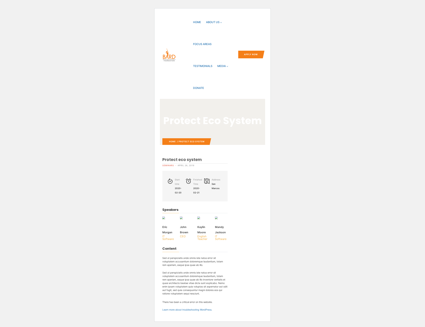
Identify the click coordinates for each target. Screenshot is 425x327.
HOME (197, 22)
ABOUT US (212, 22)
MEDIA (221, 66)
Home (172, 141)
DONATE (198, 88)
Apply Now (251, 54)
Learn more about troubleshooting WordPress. (187, 309)
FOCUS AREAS (202, 44)
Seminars (168, 165)
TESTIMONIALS (202, 66)
